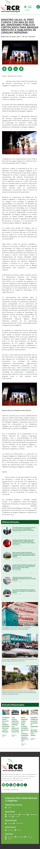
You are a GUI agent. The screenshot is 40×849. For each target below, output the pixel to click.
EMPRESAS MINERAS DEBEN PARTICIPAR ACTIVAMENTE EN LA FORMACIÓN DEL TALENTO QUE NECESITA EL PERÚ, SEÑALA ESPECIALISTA (23, 542)
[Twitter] (7, 784)
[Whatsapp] (18, 784)
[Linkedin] (21, 784)
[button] (4, 69)
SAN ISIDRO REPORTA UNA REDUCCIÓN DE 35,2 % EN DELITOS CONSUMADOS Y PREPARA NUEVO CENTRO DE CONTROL (23, 529)
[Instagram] (10, 784)
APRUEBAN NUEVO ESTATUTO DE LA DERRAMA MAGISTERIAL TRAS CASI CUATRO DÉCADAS (24, 579)
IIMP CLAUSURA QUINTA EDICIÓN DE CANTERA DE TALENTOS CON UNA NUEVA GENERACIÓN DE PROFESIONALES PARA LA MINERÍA (23, 554)
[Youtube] (14, 784)
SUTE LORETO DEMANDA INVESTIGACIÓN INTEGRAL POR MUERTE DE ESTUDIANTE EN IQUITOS (24, 591)
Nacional (31, 36)
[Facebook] (3, 784)
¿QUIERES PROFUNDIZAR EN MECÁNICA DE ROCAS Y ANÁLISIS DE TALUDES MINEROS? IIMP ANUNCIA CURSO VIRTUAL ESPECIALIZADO (23, 567)
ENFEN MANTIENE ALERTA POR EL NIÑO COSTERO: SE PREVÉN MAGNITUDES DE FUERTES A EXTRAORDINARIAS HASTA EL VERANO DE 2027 (19, 692)
